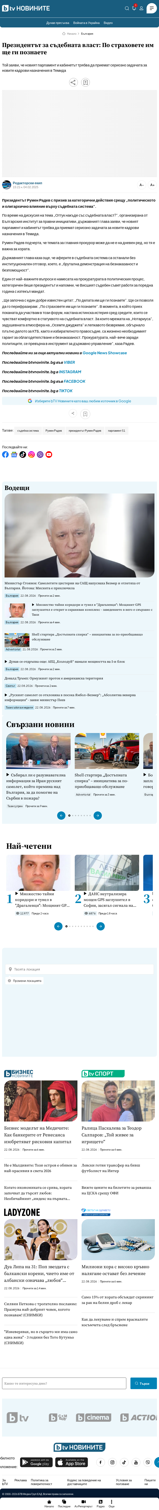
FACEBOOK (74, 381)
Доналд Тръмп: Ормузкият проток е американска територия (54, 678)
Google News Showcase (105, 352)
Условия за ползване (124, 1481)
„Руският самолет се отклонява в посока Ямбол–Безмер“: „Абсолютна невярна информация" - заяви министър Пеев (70, 697)
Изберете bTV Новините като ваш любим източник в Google (83, 401)
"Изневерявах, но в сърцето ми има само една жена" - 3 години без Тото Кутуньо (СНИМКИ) (40, 1337)
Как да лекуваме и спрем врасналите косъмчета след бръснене (115, 1322)
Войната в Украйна (86, 22)
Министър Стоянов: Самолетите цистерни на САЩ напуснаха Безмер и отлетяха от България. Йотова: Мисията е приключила (72, 585)
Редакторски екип (27, 183)
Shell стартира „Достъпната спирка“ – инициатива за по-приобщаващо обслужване (87, 636)
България (87, 33)
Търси (144, 1383)
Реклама (20, 1480)
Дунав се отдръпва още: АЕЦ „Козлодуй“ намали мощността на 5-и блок (67, 661)
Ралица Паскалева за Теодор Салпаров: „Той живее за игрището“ (112, 1135)
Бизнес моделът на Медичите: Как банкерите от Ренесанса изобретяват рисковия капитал (37, 1135)
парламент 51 (116, 430)
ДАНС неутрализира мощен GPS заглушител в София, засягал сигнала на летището (108, 899)
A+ (152, 185)
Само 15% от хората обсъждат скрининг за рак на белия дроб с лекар (117, 1299)
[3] (134, 9)
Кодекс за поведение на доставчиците (84, 1481)
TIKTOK (65, 390)
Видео (108, 22)
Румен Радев (54, 430)
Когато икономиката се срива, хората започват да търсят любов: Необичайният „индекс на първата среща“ (38, 1193)
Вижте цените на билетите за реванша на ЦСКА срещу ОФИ (116, 1190)
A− (142, 185)
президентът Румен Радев (85, 430)
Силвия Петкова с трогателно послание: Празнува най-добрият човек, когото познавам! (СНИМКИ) (40, 1309)
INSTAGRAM (70, 371)
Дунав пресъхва (57, 22)
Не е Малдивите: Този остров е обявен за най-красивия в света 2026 (40, 1168)
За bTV (5, 1481)
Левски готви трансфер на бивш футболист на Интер (111, 1168)
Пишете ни (150, 1481)
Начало (71, 33)
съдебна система (28, 430)
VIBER (69, 362)
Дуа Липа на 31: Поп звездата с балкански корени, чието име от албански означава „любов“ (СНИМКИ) (39, 1273)
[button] (61, 815)
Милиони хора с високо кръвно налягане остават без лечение (115, 1269)
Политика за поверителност (41, 1481)
